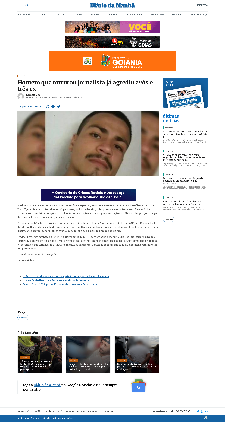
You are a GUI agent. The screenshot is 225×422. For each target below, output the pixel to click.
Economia (77, 14)
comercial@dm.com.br (163, 411)
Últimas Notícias (25, 14)
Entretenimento (134, 14)
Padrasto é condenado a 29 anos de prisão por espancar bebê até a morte (66, 276)
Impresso (202, 5)
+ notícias (169, 219)
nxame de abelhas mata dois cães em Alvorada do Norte (56, 280)
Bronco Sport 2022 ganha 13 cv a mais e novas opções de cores (60, 284)
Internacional (157, 14)
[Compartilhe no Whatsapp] (47, 106)
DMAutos (176, 14)
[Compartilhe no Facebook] (53, 106)
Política (46, 14)
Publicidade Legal (199, 14)
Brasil (61, 14)
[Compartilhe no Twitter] (58, 106)
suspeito (23, 317)
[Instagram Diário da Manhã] (202, 411)
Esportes (95, 14)
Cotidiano (112, 14)
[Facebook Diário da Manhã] (198, 411)
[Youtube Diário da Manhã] (206, 411)
